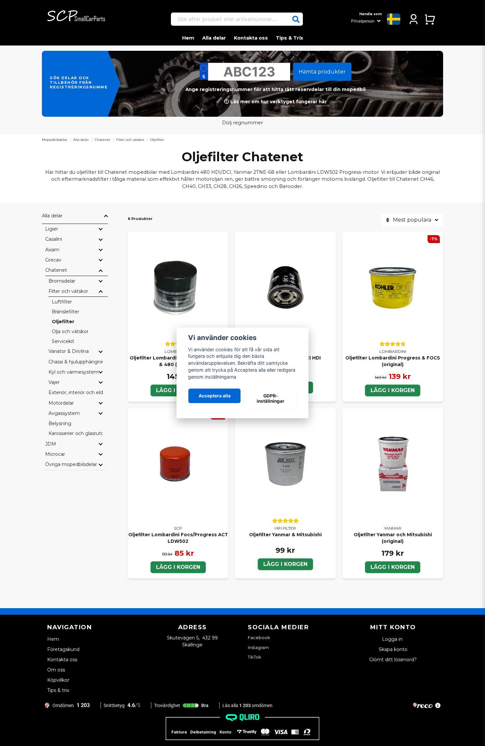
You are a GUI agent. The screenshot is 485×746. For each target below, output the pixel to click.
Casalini (53, 239)
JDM (50, 444)
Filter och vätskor (130, 140)
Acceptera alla (215, 395)
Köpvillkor (58, 680)
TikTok (254, 657)
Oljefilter (63, 322)
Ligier (51, 229)
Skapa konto (393, 649)
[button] (296, 19)
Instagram (258, 647)
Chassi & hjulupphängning (75, 362)
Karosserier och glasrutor (75, 433)
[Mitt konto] (413, 19)
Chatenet (102, 140)
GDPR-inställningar (270, 398)
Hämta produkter (322, 72)
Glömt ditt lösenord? (393, 660)
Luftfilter (62, 302)
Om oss (56, 670)
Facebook (259, 637)
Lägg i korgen (393, 390)
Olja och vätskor (70, 331)
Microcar (55, 454)
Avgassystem (64, 413)
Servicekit (63, 341)
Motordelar (61, 403)
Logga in (393, 639)
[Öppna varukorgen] (430, 19)
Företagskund (63, 649)
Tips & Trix (289, 38)
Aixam (52, 250)
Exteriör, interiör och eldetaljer (75, 392)
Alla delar (214, 38)
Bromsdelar (61, 281)
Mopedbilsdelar (54, 140)
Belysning (59, 423)
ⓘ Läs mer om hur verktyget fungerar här (275, 101)
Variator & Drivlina (68, 351)
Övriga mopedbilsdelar (71, 464)
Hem (188, 38)
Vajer (54, 382)
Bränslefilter (65, 312)
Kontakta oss (251, 38)
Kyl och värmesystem (73, 372)
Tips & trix (58, 690)
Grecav (53, 260)
